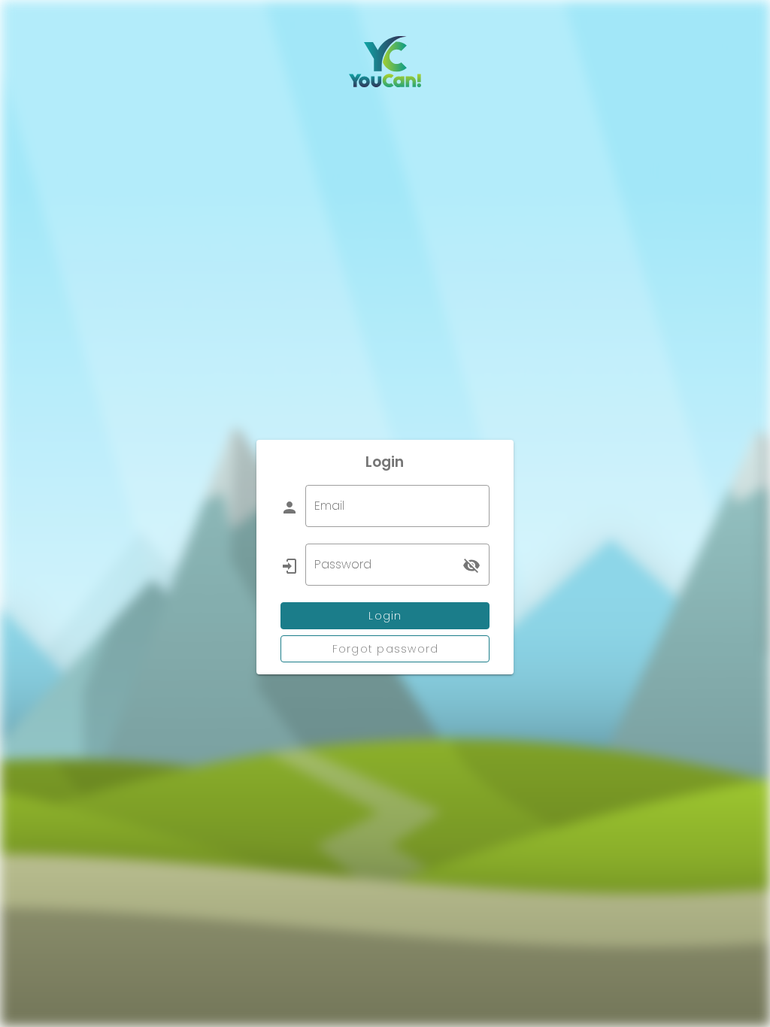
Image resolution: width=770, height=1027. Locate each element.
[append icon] (471, 565)
